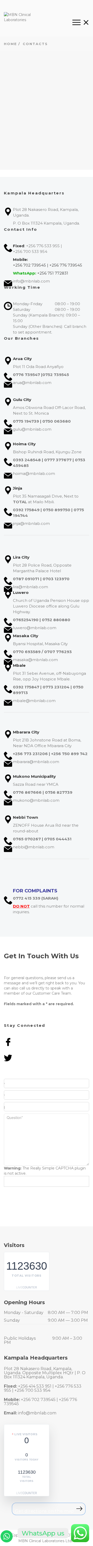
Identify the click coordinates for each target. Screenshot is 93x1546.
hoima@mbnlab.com (34, 473)
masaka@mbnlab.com (35, 659)
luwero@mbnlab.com (34, 627)
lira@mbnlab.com (30, 586)
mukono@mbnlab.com (36, 800)
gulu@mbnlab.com (32, 429)
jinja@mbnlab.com (31, 523)
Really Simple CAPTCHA (52, 1168)
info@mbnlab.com (31, 281)
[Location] (15, 4)
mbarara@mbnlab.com (36, 761)
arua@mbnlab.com (32, 382)
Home (10, 44)
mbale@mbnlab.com (34, 700)
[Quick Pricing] (77, 4)
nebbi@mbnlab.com (33, 846)
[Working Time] (46, 4)
